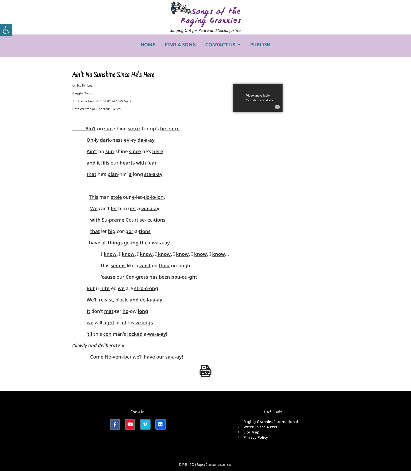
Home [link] (148, 44)
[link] (6, 30)
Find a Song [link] (180, 44)
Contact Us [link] (220, 44)
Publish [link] (260, 44)
